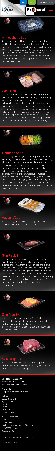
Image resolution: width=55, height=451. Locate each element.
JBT (23, 2)
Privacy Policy (7, 419)
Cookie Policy (7, 422)
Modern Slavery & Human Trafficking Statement (21, 425)
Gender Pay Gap (8, 431)
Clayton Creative (17, 442)
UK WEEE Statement (10, 428)
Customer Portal (46, 2)
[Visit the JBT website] (11, 8)
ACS (32, 2)
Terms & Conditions (10, 416)
